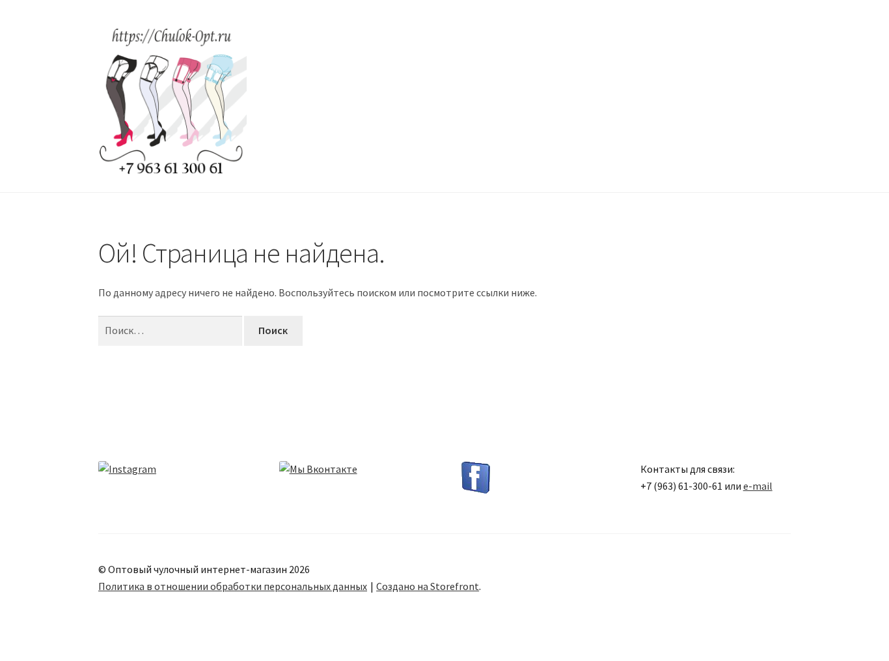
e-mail (758, 485)
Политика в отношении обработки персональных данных (232, 586)
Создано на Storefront (427, 586)
